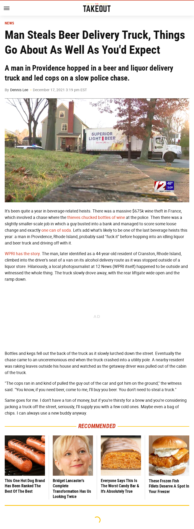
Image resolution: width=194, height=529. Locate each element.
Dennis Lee (19, 90)
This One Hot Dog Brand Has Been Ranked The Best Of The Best (25, 486)
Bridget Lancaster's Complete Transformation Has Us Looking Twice (72, 488)
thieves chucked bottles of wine (96, 217)
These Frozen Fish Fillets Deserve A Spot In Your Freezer (169, 486)
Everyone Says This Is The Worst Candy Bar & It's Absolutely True (120, 486)
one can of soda (56, 230)
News (9, 23)
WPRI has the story (22, 253)
